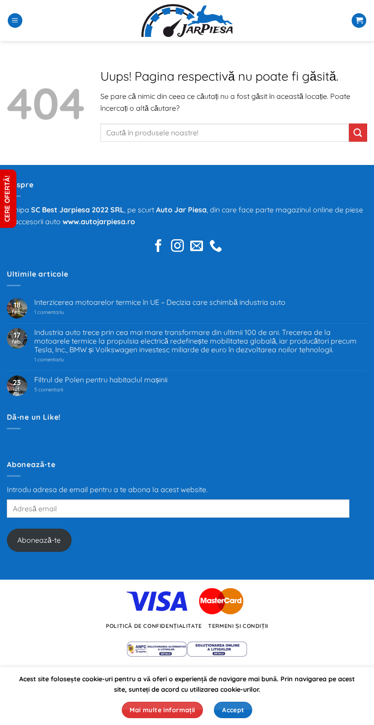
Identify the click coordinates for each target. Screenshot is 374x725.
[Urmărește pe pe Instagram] (177, 247)
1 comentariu (62, 312)
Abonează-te (39, 540)
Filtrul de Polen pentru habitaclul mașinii (100, 379)
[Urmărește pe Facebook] (158, 247)
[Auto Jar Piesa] (187, 20)
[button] (15, 20)
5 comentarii (60, 390)
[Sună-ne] (215, 247)
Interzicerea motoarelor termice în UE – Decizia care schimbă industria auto (160, 302)
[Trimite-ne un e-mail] (196, 247)
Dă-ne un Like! (34, 417)
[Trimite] (358, 132)
